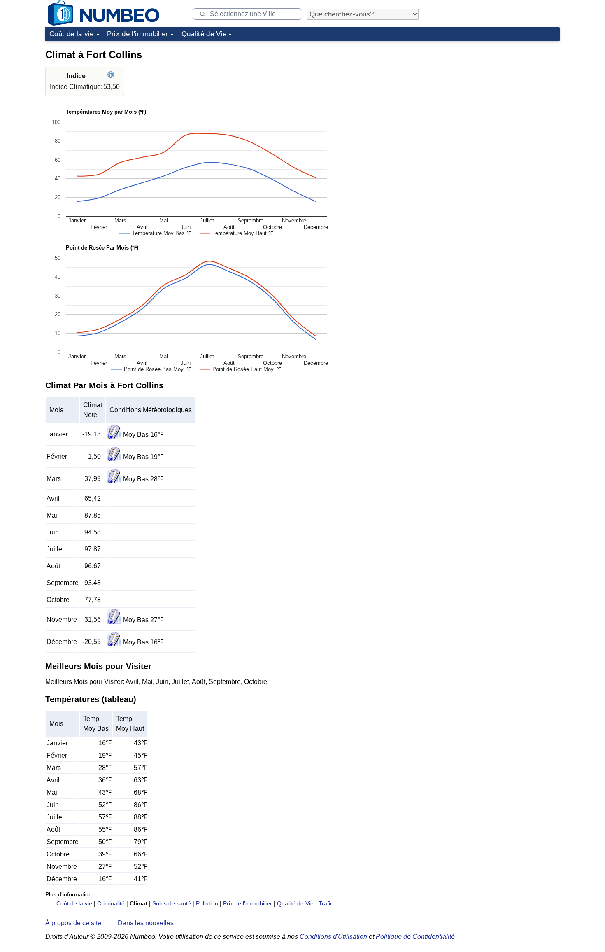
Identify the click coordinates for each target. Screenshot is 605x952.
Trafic (326, 903)
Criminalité (111, 903)
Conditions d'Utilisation (333, 936)
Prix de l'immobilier (137, 34)
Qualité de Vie (204, 34)
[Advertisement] (498, 96)
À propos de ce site (73, 922)
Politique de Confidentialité (415, 936)
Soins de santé (171, 903)
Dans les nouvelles (146, 922)
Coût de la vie (71, 34)
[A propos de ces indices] (111, 75)
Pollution (207, 903)
